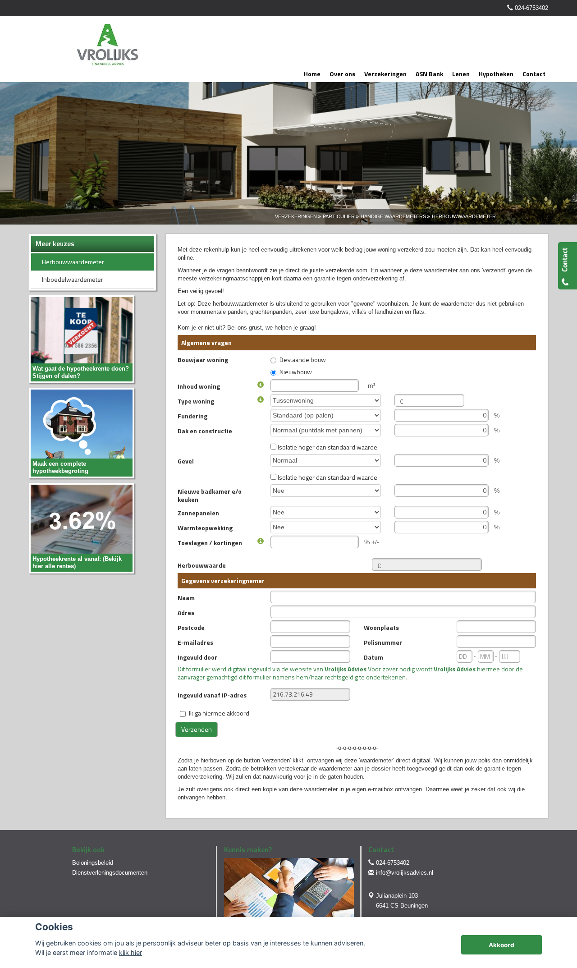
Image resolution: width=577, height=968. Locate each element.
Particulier (339, 216)
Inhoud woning (199, 385)
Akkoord (501, 945)
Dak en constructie (205, 430)
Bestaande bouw (302, 360)
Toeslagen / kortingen (210, 542)
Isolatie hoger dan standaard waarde (326, 446)
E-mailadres (195, 642)
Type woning (196, 400)
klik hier (130, 952)
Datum (373, 656)
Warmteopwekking (205, 527)
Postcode (191, 627)
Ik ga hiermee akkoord (219, 712)
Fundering (192, 415)
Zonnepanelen (198, 512)
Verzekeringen (296, 216)
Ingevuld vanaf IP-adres (212, 694)
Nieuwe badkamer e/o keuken (210, 495)
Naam (186, 597)
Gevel (186, 460)
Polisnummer (383, 642)
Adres (186, 612)
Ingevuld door (197, 656)
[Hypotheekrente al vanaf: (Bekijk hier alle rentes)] (82, 527)
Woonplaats (381, 627)
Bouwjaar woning (203, 359)
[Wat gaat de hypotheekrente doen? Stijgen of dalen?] (82, 338)
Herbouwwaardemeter (464, 216)
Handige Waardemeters (393, 216)
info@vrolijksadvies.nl (404, 872)
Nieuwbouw (295, 372)
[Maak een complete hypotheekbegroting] (82, 432)
